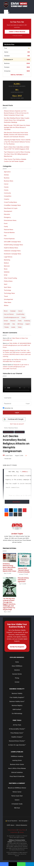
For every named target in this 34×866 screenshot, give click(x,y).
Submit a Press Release (17, 31)
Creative (6, 199)
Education (7, 214)
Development (8, 211)
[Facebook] (6, 510)
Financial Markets (9, 232)
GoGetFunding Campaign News (13, 244)
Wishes (6, 305)
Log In (17, 412)
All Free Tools (17, 725)
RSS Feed (17, 808)
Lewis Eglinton (7, 359)
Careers (17, 800)
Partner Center (17, 792)
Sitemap (21, 832)
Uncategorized (8, 299)
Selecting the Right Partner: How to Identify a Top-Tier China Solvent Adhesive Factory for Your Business (17, 142)
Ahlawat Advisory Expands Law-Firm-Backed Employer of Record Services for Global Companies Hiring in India (16, 113)
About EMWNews (17, 666)
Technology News (9, 293)
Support (28, 324)
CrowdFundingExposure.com (11, 317)
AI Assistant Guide (17, 804)
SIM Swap (20, 324)
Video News (7, 302)
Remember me (8, 408)
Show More (16, 502)
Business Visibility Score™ (17, 701)
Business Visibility (17, 693)
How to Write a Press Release (17, 768)
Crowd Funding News (10, 202)
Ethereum (12, 320)
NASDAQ (6, 272)
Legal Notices (8, 257)
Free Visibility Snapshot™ (17, 697)
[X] (11, 510)
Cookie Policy (14, 832)
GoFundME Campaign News (12, 241)
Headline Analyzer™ (17, 737)
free (5, 235)
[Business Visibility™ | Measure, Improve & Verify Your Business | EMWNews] (17, 4)
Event (5, 223)
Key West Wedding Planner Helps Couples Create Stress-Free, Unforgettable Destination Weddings (16, 120)
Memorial (7, 266)
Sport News (7, 287)
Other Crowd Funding (10, 278)
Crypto (23, 317)
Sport (5, 284)
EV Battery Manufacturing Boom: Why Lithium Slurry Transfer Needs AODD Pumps (9, 567)
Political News (19, 432)
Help (13, 324)
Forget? (28, 403)
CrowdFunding (20, 314)
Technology (7, 290)
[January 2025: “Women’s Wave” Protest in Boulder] (24, 560)
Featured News (8, 229)
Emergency (7, 217)
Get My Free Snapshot (17, 647)
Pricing (17, 678)
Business (6, 178)
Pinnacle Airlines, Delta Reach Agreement (23, 579)
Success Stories (17, 674)
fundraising (27, 320)
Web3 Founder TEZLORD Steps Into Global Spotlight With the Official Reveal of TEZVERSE (17, 127)
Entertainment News (10, 220)
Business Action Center (17, 764)
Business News (13, 428)
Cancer (6, 184)
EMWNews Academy (17, 756)
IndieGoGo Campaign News (12, 250)
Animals (6, 175)
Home (6, 428)
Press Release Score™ (17, 733)
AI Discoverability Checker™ (17, 729)
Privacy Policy (22, 830)
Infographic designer (9, 350)
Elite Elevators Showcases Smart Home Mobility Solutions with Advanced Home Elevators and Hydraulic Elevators (16, 135)
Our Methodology (17, 713)
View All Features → (17, 74)
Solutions (17, 670)
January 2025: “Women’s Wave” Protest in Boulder (24, 570)
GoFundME (7, 324)
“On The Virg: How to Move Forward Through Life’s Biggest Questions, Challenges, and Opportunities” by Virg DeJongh (9, 604)
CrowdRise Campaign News (12, 205)
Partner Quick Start (17, 796)
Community (7, 193)
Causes (6, 187)
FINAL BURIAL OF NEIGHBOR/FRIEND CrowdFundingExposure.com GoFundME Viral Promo (17, 345)
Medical (6, 263)
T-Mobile (6, 327)
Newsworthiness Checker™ (17, 741)
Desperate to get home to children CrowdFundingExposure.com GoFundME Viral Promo (16, 366)
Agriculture (7, 172)
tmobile (13, 327)
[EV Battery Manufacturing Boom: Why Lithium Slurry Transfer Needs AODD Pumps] (9, 557)
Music (6, 269)
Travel (6, 296)
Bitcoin (6, 311)
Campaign (13, 311)
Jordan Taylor (9, 455)
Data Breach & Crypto (10, 208)
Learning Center (17, 760)
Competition (7, 196)
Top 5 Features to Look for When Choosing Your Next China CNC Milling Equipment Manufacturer (17, 154)
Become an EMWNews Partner (17, 788)
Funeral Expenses (9, 238)
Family (6, 226)
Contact (17, 682)
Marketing (7, 260)
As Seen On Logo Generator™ (17, 745)
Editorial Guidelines (17, 772)
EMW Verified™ (17, 709)
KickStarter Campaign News (12, 254)
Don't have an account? (17, 424)
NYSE (5, 275)
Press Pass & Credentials (17, 776)
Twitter (20, 327)
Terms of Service (12, 830)
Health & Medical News (11, 248)
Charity (6, 190)
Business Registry (17, 705)
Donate (6, 320)
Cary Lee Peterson (9, 314)
